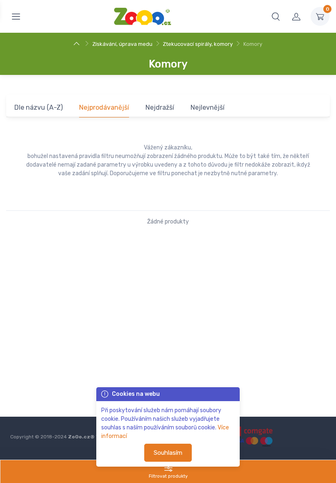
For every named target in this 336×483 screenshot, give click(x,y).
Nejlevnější (208, 107)
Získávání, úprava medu (122, 44)
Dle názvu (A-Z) (38, 107)
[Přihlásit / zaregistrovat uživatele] (296, 16)
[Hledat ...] (275, 16)
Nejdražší (159, 107)
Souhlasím (168, 452)
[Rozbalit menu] (16, 16)
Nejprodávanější (104, 107)
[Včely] (78, 44)
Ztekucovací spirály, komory (198, 44)
